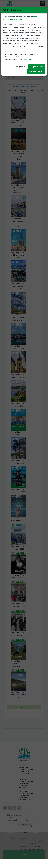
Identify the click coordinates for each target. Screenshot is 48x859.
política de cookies (25, 59)
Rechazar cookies (36, 71)
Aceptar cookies (37, 67)
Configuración (20, 67)
